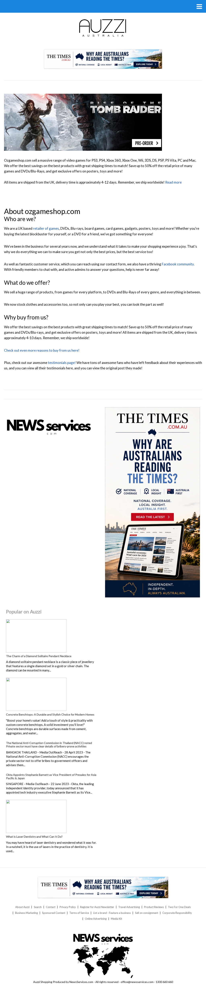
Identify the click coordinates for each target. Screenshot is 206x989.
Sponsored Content (53, 912)
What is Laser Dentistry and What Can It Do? (34, 836)
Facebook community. (178, 264)
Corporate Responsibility (177, 912)
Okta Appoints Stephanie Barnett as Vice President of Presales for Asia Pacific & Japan (51, 776)
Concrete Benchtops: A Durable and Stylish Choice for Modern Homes (50, 714)
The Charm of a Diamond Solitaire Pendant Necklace (38, 656)
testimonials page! (62, 362)
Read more (173, 182)
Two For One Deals (179, 907)
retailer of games (46, 228)
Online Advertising (96, 918)
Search (38, 907)
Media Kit (116, 918)
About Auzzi (22, 907)
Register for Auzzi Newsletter (97, 907)
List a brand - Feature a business (112, 912)
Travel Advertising (129, 907)
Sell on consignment (146, 912)
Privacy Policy (68, 907)
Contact (50, 907)
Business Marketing (26, 912)
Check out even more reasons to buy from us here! (41, 350)
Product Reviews (154, 907)
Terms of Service (79, 912)
